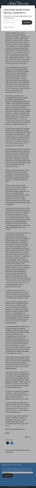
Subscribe (27, 22)
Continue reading (8, 27)
